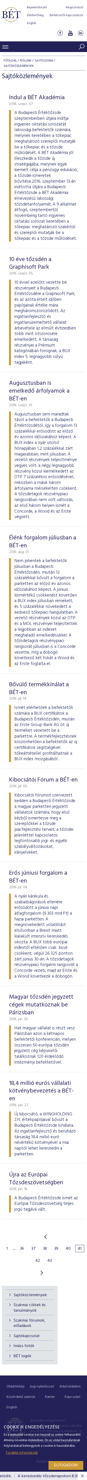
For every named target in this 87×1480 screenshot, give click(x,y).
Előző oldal (45, 1236)
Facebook (60, 33)
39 (56, 1248)
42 (37, 1260)
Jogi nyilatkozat (42, 1387)
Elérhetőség (35, 15)
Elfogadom (66, 1465)
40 (68, 1248)
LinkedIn (80, 33)
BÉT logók (22, 1356)
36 (22, 1248)
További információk (22, 1453)
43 (49, 1260)
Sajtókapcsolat (26, 1336)
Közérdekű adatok (20, 1397)
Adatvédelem (70, 1387)
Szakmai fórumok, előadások (29, 1323)
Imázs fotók (23, 1346)
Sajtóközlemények (30, 1295)
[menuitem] (15, 1386)
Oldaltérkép (15, 1387)
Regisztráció (74, 7)
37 (33, 1248)
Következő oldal (42, 1273)
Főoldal (10, 60)
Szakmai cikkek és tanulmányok (29, 1308)
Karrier (50, 1397)
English (31, 23)
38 (45, 1248)
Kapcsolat (73, 1397)
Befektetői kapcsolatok (66, 15)
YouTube (70, 33)
